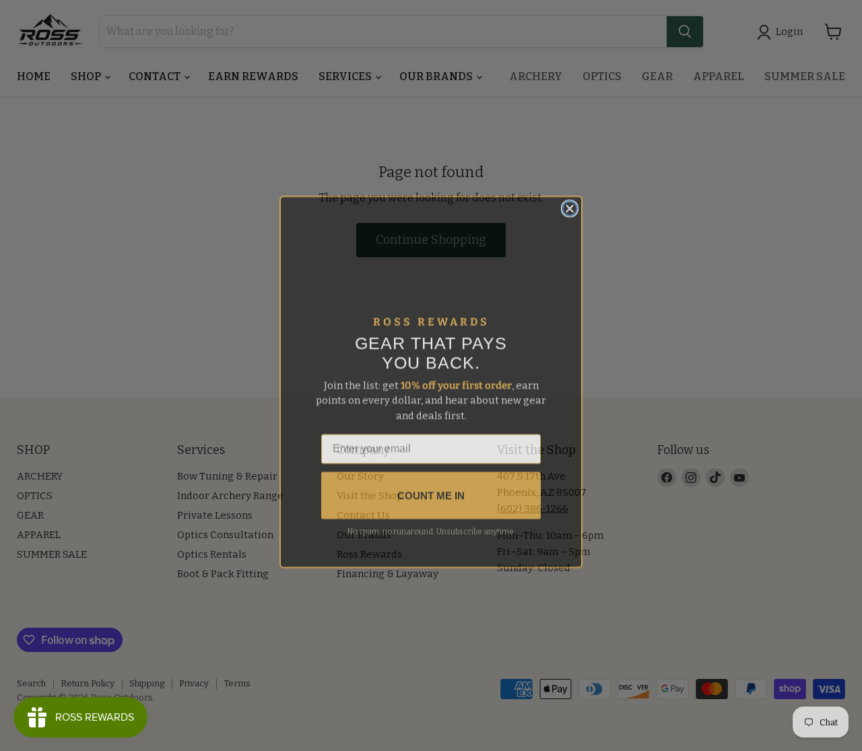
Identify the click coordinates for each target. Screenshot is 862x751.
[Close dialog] (569, 202)
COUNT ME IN (431, 489)
